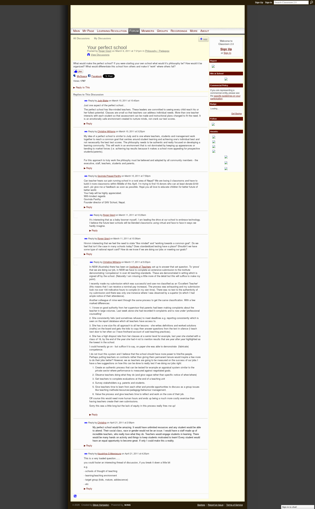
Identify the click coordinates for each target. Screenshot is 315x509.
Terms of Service (234, 504)
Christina (102, 422)
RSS (75, 496)
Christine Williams (106, 131)
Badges (201, 504)
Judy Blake (103, 100)
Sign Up (259, 2)
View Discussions (100, 54)
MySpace (82, 76)
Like (80, 71)
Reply (88, 123)
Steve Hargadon (101, 504)
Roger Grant (105, 51)
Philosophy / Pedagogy (157, 51)
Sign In (268, 2)
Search (311, 2)
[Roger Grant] (79, 55)
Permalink (86, 101)
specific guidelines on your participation (225, 97)
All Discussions (81, 38)
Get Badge (236, 113)
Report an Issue (215, 504)
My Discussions (102, 38)
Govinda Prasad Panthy (109, 175)
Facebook (97, 76)
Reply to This (81, 87)
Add (205, 39)
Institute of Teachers (140, 266)
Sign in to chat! (289, 507)
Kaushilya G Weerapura (109, 453)
